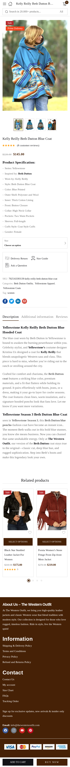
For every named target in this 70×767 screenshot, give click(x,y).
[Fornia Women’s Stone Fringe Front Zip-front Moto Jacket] (51, 512)
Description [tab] (11, 316)
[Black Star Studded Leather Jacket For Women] (18, 512)
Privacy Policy (10, 656)
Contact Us (8, 679)
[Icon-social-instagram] (14, 730)
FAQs (5, 695)
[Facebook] (5, 730)
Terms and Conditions (14, 651)
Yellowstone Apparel (45, 283)
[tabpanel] (18, 533)
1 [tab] (29, 580)
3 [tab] (37, 580)
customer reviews (28, 145)
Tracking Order (11, 701)
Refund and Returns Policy (17, 662)
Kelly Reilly (48, 352)
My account (9, 684)
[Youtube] (22, 730)
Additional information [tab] (37, 316)
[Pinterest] (30, 730)
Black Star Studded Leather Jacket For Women (14, 555)
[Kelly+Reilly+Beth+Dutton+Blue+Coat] (11, 301)
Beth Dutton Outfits (23, 283)
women (10, 293)
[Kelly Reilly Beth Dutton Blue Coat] (5, 301)
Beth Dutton (41, 443)
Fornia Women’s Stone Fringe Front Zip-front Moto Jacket (50, 555)
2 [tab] (33, 580)
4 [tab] (41, 580)
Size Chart (8, 690)
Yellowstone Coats (12, 288)
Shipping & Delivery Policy (17, 645)
